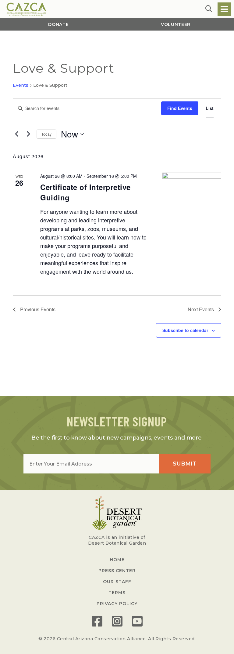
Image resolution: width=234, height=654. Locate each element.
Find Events (179, 108)
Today (46, 134)
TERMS (117, 592)
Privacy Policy (117, 603)
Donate (58, 24)
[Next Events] (28, 134)
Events (20, 85)
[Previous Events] (16, 134)
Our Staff (117, 581)
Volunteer (175, 24)
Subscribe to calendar (185, 330)
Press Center (117, 570)
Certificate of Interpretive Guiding (85, 192)
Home (117, 559)
